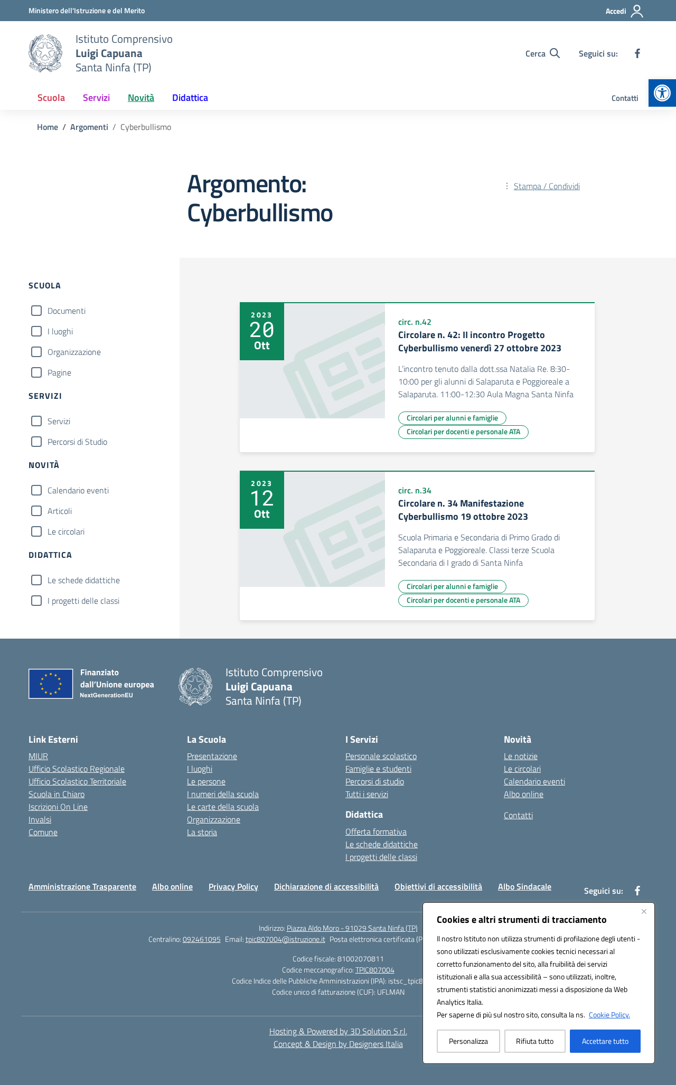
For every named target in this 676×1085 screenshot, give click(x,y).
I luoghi (60, 331)
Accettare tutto (605, 1040)
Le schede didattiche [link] (381, 844)
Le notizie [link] (521, 756)
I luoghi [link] (199, 768)
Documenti (67, 310)
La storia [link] (202, 832)
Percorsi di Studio (77, 441)
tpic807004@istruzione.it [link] (285, 938)
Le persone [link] (206, 781)
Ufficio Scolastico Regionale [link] (77, 768)
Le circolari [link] (522, 768)
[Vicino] (643, 911)
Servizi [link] (96, 97)
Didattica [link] (190, 97)
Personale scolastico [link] (381, 756)
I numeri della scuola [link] (223, 794)
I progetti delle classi (83, 600)
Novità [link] (141, 97)
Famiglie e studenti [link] (378, 768)
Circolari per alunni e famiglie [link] (452, 417)
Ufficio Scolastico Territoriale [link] (77, 781)
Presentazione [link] (212, 756)
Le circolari (66, 531)
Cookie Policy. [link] (609, 1014)
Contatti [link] (625, 98)
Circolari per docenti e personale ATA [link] (463, 431)
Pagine (59, 372)
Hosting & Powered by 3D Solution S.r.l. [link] (338, 1031)
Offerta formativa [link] (376, 831)
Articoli (60, 510)
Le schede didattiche (84, 580)
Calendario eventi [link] (534, 781)
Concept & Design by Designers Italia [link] (338, 1043)
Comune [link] (43, 832)
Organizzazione (74, 351)
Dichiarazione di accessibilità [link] (326, 886)
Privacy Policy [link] (233, 886)
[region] (538, 983)
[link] (662, 93)
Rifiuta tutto (534, 1040)
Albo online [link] (523, 794)
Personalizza (468, 1040)
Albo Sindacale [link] (524, 886)
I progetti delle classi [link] (381, 856)
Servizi (59, 421)
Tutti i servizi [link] (366, 794)
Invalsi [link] (40, 819)
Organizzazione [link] (213, 819)
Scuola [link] (51, 97)
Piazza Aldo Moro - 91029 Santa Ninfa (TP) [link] (352, 927)
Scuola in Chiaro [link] (56, 794)
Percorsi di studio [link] (374, 781)
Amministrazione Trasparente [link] (82, 886)
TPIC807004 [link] (375, 969)
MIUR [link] (38, 756)
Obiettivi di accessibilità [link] (438, 886)
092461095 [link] (202, 938)
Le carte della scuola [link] (223, 806)
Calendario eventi (78, 490)
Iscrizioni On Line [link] (58, 806)
